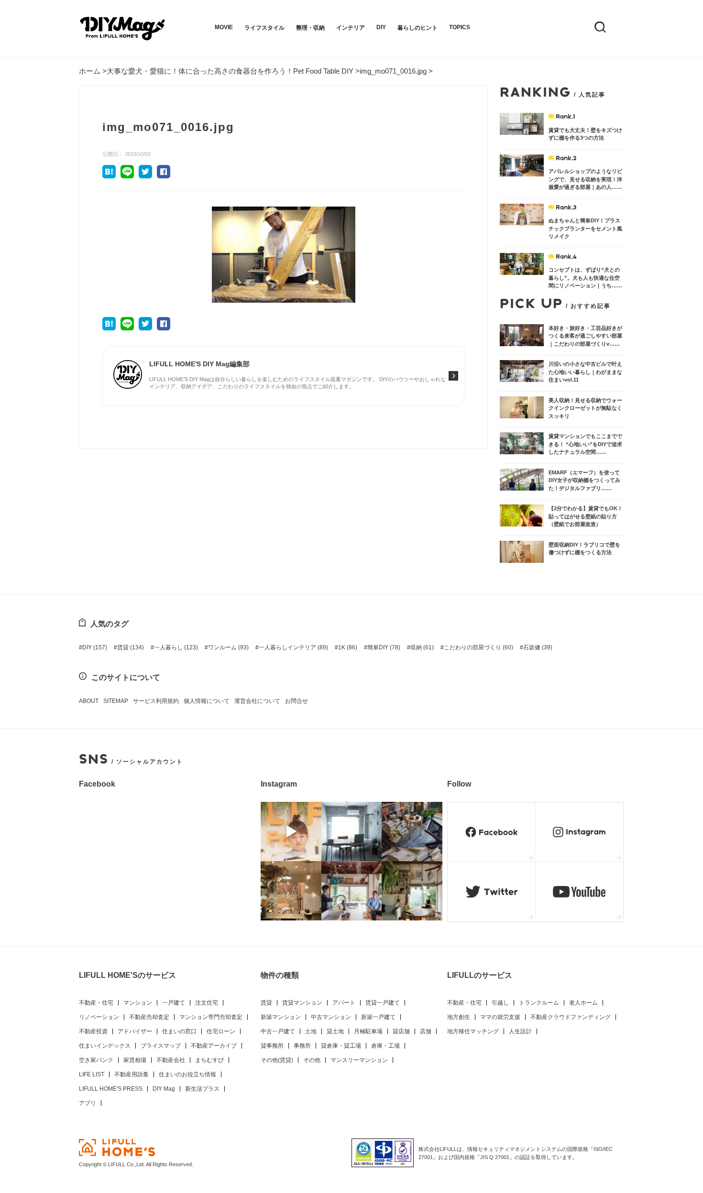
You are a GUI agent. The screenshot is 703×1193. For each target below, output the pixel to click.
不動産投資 (93, 1031)
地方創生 (458, 1017)
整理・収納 (310, 27)
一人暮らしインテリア (293, 647)
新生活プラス (202, 1089)
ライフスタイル (264, 27)
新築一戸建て (378, 1017)
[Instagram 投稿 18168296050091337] (291, 831)
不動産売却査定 (149, 1017)
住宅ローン (221, 1031)
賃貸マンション (302, 1003)
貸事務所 (272, 1046)
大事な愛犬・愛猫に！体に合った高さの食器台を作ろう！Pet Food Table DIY (230, 71)
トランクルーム (539, 1003)
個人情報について (207, 701)
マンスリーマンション (359, 1060)
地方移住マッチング (473, 1031)
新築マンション (281, 1017)
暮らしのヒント (417, 27)
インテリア (350, 27)
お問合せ (296, 701)
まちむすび (209, 1060)
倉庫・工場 (385, 1046)
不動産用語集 (131, 1074)
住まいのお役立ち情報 (187, 1074)
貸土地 (335, 1031)
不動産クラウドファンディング (570, 1017)
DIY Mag (164, 1089)
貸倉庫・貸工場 (341, 1046)
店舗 (425, 1031)
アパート (343, 1003)
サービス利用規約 (156, 701)
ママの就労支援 (500, 1017)
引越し (500, 1003)
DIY (381, 27)
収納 (422, 647)
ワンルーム (228, 647)
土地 (311, 1031)
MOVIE (224, 27)
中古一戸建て (278, 1031)
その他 (311, 1060)
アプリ (87, 1103)
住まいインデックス (105, 1046)
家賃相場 (134, 1060)
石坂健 (537, 647)
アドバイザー (135, 1031)
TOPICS (459, 27)
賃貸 (130, 647)
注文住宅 (206, 1003)
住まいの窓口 (179, 1031)
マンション (137, 1003)
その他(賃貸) (277, 1060)
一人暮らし (176, 647)
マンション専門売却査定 (210, 1017)
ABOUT (89, 701)
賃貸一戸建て (382, 1003)
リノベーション (99, 1017)
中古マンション (331, 1017)
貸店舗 (401, 1031)
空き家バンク (96, 1060)
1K (347, 647)
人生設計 (520, 1031)
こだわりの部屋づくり (478, 647)
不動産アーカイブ (214, 1046)
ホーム (89, 71)
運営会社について (257, 701)
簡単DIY (383, 647)
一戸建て (173, 1003)
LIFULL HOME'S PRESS (111, 1089)
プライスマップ (161, 1046)
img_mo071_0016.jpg (393, 71)
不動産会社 (170, 1060)
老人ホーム (583, 1003)
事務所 (302, 1046)
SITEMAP (115, 701)
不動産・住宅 (96, 1003)
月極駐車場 (368, 1031)
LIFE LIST (91, 1074)
